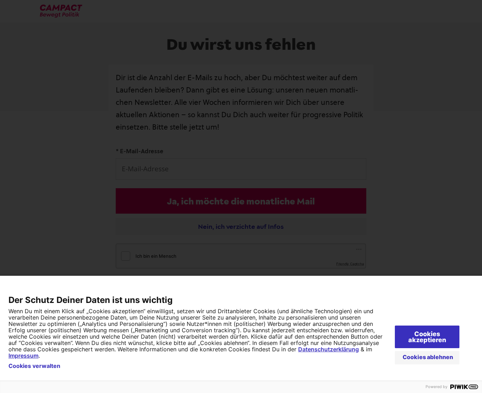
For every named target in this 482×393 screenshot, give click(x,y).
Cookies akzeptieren (427, 337)
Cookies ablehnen (428, 357)
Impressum (23, 355)
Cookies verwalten (34, 366)
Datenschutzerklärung (328, 349)
